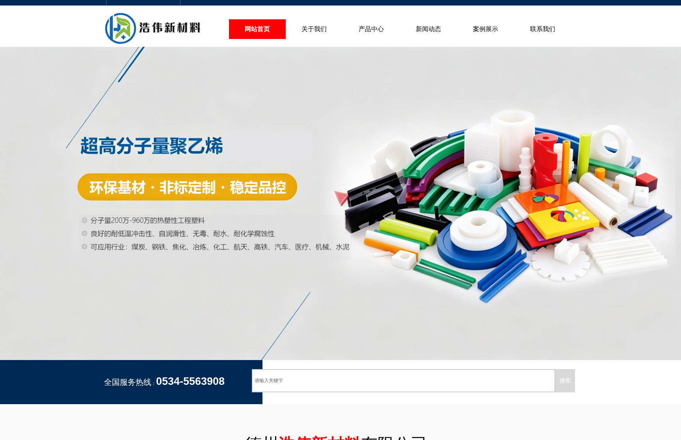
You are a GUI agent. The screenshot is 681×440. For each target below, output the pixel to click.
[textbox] (403, 380)
